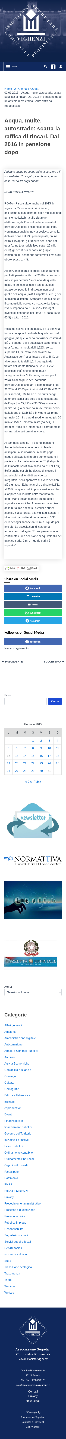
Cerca (7, 695)
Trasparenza (12, 1273)
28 (24, 770)
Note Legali (33, 1400)
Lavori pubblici (13, 1146)
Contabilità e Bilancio (17, 1069)
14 (24, 755)
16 (41, 755)
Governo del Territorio (17, 1133)
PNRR (8, 1184)
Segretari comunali (16, 1235)
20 (16, 763)
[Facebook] (53, 66)
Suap (7, 1260)
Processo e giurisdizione (19, 1209)
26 (8, 770)
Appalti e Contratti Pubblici (21, 1050)
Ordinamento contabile (18, 1152)
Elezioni (9, 1101)
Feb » (37, 781)
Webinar (9, 1286)
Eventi (8, 1114)
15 (32, 755)
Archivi (8, 986)
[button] (45, 66)
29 (32, 770)
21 (24, 763)
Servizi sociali (13, 1248)
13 (16, 755)
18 (57, 755)
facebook (35, 588)
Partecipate (11, 1171)
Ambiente (10, 1031)
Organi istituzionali (16, 1165)
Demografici (12, 1089)
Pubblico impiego (15, 1222)
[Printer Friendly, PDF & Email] (21, 568)
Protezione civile (14, 1216)
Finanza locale (13, 1120)
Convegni (10, 1076)
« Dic (28, 781)
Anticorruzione (13, 1044)
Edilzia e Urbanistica (17, 1095)
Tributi (8, 1279)
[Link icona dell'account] (60, 66)
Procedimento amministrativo (22, 1203)
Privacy (9, 1197)
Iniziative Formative (16, 1139)
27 (16, 770)
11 (57, 748)
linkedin (35, 596)
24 (49, 763)
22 (32, 763)
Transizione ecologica (18, 1267)
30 (41, 770)
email (35, 604)
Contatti (33, 1391)
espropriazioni (13, 1108)
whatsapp (35, 612)
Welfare (9, 1292)
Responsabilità (13, 1228)
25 (57, 763)
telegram (35, 620)
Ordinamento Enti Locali (19, 1158)
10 (49, 748)
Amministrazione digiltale (20, 1038)
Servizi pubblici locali (17, 1241)
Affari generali (13, 1025)
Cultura (9, 1082)
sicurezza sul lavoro (16, 1254)
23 (41, 763)
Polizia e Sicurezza (16, 1190)
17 (49, 755)
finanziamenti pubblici (18, 1127)
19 (8, 763)
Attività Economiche (16, 1063)
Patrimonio (11, 1178)
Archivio (9, 1057)
